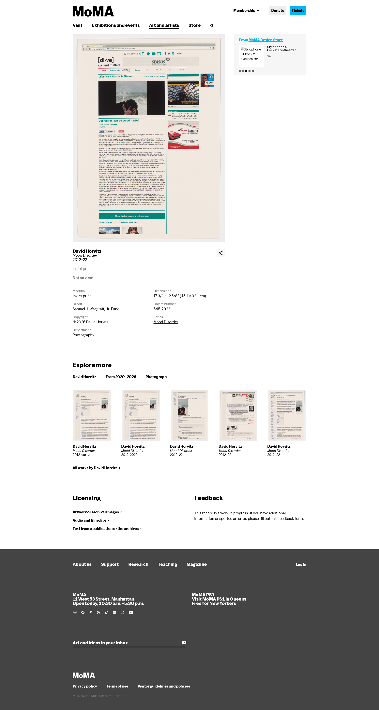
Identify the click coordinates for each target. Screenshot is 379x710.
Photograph (156, 377)
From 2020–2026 (121, 377)
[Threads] (98, 612)
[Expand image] (149, 138)
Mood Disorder (166, 322)
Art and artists (164, 25)
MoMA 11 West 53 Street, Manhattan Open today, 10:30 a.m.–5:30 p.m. (108, 599)
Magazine (197, 564)
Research (138, 564)
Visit (77, 25)
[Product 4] (249, 71)
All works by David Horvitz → (96, 468)
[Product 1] (240, 71)
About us (82, 564)
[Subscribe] (184, 642)
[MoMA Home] (93, 11)
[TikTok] (106, 612)
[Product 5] (253, 71)
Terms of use (117, 686)
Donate (277, 10)
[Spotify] (114, 612)
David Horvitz (87, 250)
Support (110, 564)
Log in (301, 564)
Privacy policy (85, 686)
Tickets (298, 10)
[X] (90, 612)
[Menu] (212, 25)
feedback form (290, 518)
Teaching (167, 564)
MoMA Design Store (266, 40)
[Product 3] (246, 71)
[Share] (221, 253)
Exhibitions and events (116, 25)
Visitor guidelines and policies (164, 686)
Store (195, 25)
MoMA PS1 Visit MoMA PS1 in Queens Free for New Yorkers (219, 599)
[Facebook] (83, 612)
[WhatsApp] (122, 612)
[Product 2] (243, 71)
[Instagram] (75, 612)
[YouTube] (131, 612)
